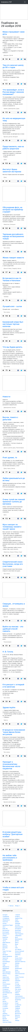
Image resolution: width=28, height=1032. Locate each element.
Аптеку (5, 923)
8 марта (17, 916)
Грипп (4, 953)
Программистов (7, 992)
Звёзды (17, 1020)
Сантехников (18, 996)
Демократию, (12, 108)
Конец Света (18, 958)
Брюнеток (18, 932)
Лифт (4, 965)
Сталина (5, 1006)
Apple (16, 920)
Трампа (17, 1010)
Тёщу (4, 1011)
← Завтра (10, 905)
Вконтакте (18, 1013)
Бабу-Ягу (5, 928)
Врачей (6, 616)
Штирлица (18, 999)
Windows (17, 1017)
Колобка (5, 959)
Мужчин (17, 972)
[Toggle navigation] (25, 2)
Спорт (20, 552)
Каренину (17, 954)
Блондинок (18, 928)
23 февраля (6, 918)
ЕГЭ (4, 949)
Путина (5, 994)
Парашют (17, 980)
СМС (16, 1001)
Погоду (17, 984)
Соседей (5, 1005)
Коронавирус (6, 961)
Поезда (5, 985)
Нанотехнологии (19, 973)
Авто (4, 927)
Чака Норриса (19, 934)
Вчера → (17, 905)
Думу (17, 108)
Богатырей (6, 932)
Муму (16, 970)
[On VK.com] (25, 59)
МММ (4, 970)
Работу (17, 992)
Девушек (5, 946)
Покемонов (6, 987)
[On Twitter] (21, 59)
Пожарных (6, 989)
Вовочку (17, 1015)
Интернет (15, 136)
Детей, (10, 136)
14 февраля (6, 916)
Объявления (6, 980)
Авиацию (17, 923)
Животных (5, 1020)
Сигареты (5, 1003)
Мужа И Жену (6, 973)
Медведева (6, 968)
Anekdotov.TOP (6, 2)
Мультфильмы (7, 972)
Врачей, (6, 136)
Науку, (9, 468)
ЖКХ (16, 1018)
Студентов (18, 1005)
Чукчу (4, 940)
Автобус (17, 925)
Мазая (17, 965)
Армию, (6, 108)
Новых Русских (19, 977)
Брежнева (18, 930)
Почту (17, 982)
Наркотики (6, 977)
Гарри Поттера (7, 951)
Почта (24, 1028)
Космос (14, 407)
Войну (4, 1017)
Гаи (16, 946)
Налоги (5, 975)
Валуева (17, 1011)
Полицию (17, 985)
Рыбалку (17, 994)
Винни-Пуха (6, 1015)
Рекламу (5, 996)
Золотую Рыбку (7, 1022)
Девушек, (6, 55)
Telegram (17, 1008)
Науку (17, 975)
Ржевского (6, 998)
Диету (17, 942)
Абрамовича (6, 920)
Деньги (6, 337)
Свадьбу (17, 1006)
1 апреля (17, 914)
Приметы (17, 987)
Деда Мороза (6, 942)
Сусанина (5, 1008)
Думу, (14, 447)
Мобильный (18, 968)
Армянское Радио (8, 925)
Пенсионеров (20, 447)
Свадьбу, (14, 268)
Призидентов (6, 991)
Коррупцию (18, 959)
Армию (17, 921)
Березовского (19, 927)
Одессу (6, 720)
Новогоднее (6, 979)
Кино (16, 956)
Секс (4, 999)
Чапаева (6, 296)
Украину (5, 1013)
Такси (4, 1010)
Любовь (17, 963)
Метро (17, 966)
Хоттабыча (18, 949)
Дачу (5, 514)
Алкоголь (5, 921)
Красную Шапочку (20, 961)
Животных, (7, 224)
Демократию (18, 939)
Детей (11, 55)
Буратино (5, 937)
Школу (5, 80)
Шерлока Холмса (8, 489)
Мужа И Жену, (8, 268)
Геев (5, 674)
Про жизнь (7, 248)
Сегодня (5, 914)
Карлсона (5, 958)
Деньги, (6, 447)
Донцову (5, 947)
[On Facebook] (18, 59)
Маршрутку (6, 966)
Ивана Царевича (7, 956)
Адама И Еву (18, 918)
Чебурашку (18, 935)
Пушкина (17, 991)
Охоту (4, 982)
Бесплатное (6, 930)
